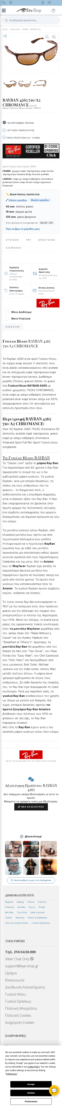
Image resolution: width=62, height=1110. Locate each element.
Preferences (31, 1101)
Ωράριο (11, 973)
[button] (56, 52)
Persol (31, 901)
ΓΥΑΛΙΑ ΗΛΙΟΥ (15, 29)
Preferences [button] (11, 1074)
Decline (31, 1093)
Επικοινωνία (14, 980)
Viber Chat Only (17, 959)
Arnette (21, 907)
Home (5, 29)
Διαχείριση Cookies (19, 1022)
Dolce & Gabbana (37, 917)
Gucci (32, 907)
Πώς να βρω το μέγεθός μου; (23, 229)
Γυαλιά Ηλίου (15, 994)
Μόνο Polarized (20, 318)
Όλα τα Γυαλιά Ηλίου (16, 922)
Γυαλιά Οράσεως (41, 922)
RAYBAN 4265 (35, 29)
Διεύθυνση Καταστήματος (25, 987)
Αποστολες (46, 240)
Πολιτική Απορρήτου (21, 1008)
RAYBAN (25, 29)
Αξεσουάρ (13, 327)
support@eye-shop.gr (21, 966)
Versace (20, 917)
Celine (8, 917)
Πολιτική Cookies (18, 1015)
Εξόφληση (13, 248)
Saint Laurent (37, 912)
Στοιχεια (12, 240)
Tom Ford (22, 912)
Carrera (42, 901)
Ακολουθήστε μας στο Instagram (32, 880)
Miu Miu (9, 912)
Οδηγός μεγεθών (17, 200)
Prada (42, 907)
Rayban (9, 901)
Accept (31, 1084)
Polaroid (9, 907)
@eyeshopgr (33, 836)
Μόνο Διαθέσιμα (21, 312)
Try (28, 240)
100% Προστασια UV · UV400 (23, 137)
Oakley (20, 901)
